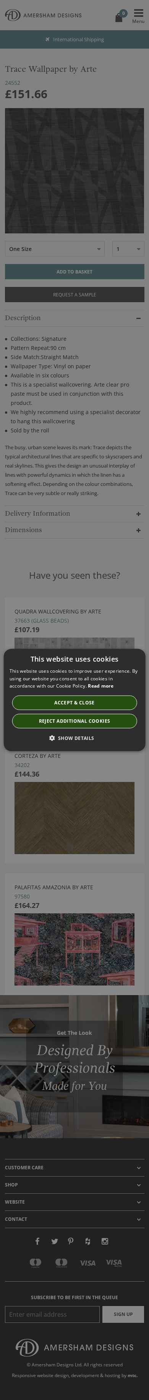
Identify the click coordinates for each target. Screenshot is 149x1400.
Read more (100, 686)
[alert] (74, 700)
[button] (74, 738)
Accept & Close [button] (74, 702)
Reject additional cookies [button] (74, 721)
